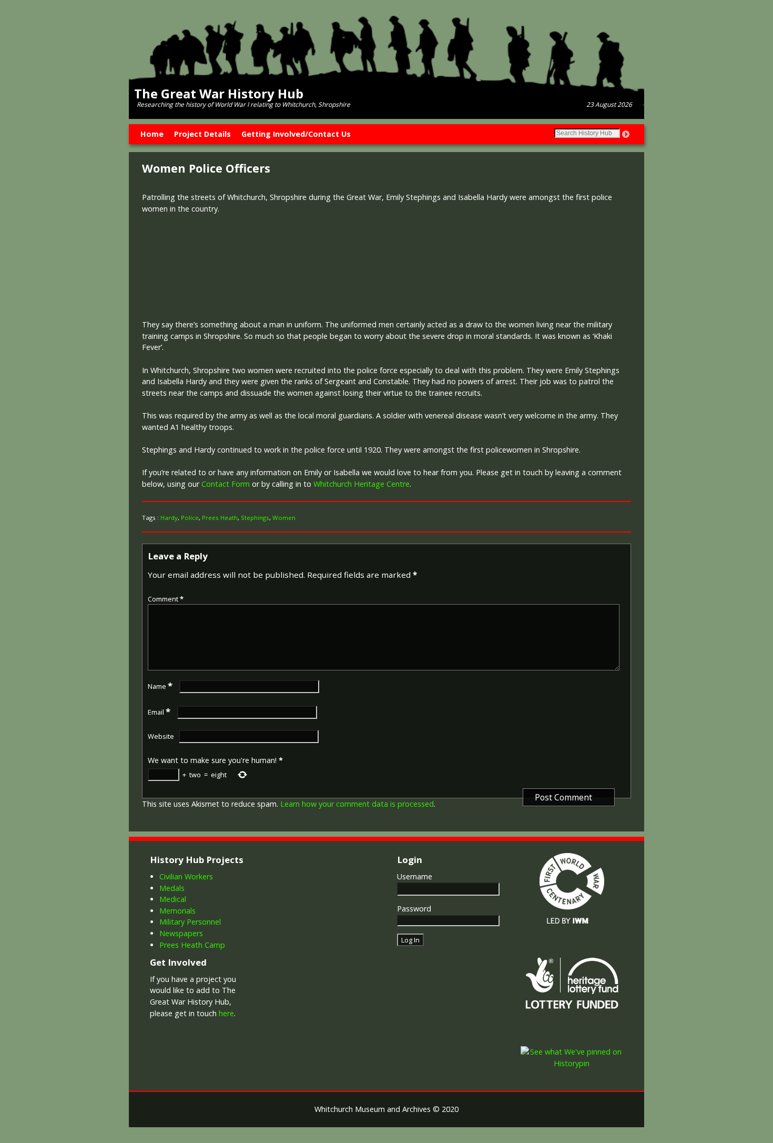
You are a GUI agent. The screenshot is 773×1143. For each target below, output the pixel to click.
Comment (166, 599)
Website (161, 736)
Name (160, 686)
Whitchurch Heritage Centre (361, 484)
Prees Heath (220, 518)
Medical (172, 899)
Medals (172, 888)
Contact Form (225, 484)
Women (284, 518)
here (226, 1013)
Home (152, 134)
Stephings (255, 518)
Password (414, 909)
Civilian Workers (186, 876)
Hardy (169, 518)
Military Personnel (190, 922)
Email (159, 712)
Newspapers (181, 933)
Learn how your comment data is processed (357, 804)
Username (414, 876)
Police (190, 518)
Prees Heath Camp (192, 945)
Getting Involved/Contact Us (296, 134)
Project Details (202, 134)
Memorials (177, 911)
